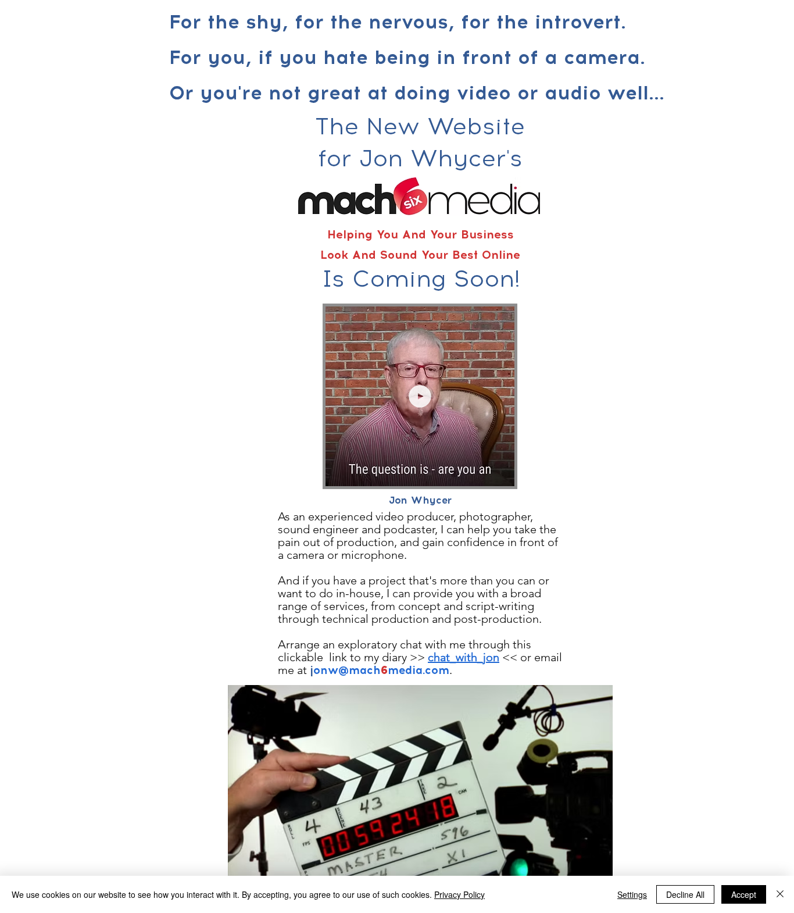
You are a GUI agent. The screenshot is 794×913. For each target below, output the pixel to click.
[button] (499, 473)
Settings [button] (632, 894)
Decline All (685, 894)
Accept (743, 894)
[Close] (780, 894)
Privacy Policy (459, 894)
